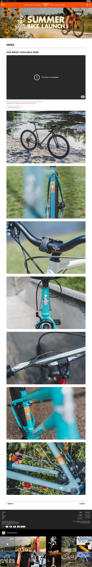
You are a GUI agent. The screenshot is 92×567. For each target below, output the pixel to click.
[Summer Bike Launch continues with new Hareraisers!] (69, 559)
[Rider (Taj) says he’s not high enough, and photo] (69, 544)
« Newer (9, 504)
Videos (18, 50)
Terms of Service (87, 517)
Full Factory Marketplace (77, 521)
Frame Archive (80, 518)
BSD (89, 522)
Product (15, 50)
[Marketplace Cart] (89, 4)
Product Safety (79, 515)
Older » (82, 504)
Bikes (26, 5)
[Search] (4, 4)
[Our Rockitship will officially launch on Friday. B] (38, 544)
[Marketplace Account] (87, 4)
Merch (53, 5)
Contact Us (80, 513)
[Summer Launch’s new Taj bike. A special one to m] (38, 559)
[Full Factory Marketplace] (1, 1)
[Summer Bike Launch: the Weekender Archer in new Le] (7, 559)
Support (80, 512)
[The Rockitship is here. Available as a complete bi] (23, 544)
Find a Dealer (88, 513)
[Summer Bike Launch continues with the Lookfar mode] (23, 559)
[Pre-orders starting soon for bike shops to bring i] (53, 544)
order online (19, 103)
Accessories (37, 5)
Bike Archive (80, 517)
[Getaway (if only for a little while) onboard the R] (7, 544)
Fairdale (3, 512)
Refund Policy (88, 515)
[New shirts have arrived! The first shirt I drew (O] (84, 544)
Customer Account (87, 514)
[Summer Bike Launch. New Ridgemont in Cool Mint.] (84, 559)
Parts (31, 5)
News (63, 5)
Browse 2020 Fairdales (13, 107)
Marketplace (87, 512)
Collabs (58, 5)
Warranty (80, 514)
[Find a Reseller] (2, 4)
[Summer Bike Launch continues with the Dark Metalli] (53, 559)
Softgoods (3, 516)
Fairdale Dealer (10, 103)
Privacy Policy (88, 516)
